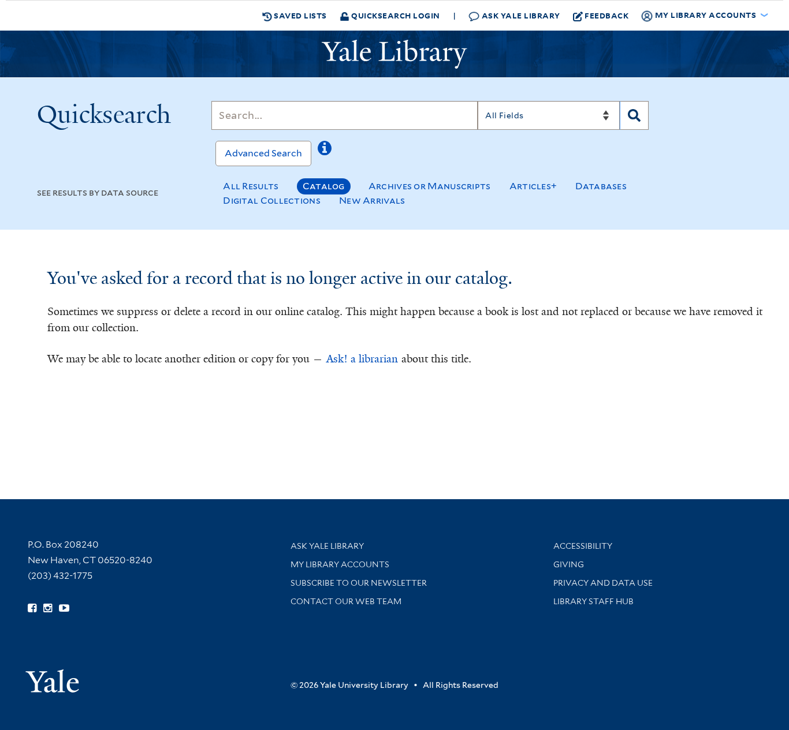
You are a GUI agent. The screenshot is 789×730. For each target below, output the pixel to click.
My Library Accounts (340, 564)
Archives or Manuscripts (430, 186)
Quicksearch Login (394, 15)
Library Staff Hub (593, 601)
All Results (250, 186)
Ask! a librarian (362, 359)
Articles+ (533, 186)
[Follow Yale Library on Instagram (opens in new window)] (47, 608)
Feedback (606, 15)
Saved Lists (299, 15)
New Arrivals (372, 200)
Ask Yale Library (519, 15)
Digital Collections (272, 200)
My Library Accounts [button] (705, 14)
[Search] (634, 115)
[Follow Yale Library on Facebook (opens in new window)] (32, 608)
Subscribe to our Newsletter (359, 582)
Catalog (324, 186)
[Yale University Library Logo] (394, 54)
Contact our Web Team (346, 601)
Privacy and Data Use (603, 582)
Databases (601, 186)
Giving (568, 564)
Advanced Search (263, 153)
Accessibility (582, 546)
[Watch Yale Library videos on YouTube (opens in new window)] (64, 608)
